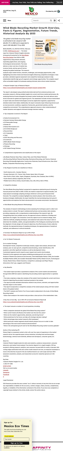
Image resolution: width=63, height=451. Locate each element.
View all (59, 2)
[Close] (30, 421)
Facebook (6, 374)
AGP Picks (5, 2)
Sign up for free (17, 443)
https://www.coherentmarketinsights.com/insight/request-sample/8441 (24, 87)
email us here (7, 366)
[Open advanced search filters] (54, 20)
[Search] (51, 20)
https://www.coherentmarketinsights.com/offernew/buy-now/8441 (23, 235)
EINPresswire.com (13, 51)
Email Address (9, 436)
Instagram (6, 372)
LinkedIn (5, 370)
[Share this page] (59, 20)
